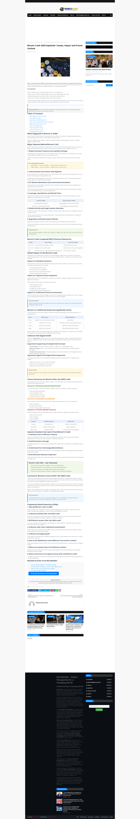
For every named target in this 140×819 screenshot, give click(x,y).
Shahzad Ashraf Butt (42, 603)
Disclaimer (97, 817)
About (77, 817)
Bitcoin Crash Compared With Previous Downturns (41, 122)
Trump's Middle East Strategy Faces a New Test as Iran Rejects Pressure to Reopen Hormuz (72, 794)
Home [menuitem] (29, 15)
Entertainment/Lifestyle (98, 682)
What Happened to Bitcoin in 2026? (38, 116)
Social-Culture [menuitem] (96, 15)
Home (28, 42)
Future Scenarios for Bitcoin (36, 127)
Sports (98, 693)
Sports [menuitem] (104, 15)
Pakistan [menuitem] (45, 15)
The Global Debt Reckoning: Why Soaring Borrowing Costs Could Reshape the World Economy (35, 626)
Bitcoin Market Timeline (35, 118)
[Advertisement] (70, 29)
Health (98, 685)
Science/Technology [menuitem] (62, 15)
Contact (111, 817)
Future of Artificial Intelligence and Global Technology (43, 564)
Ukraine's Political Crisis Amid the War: (98, 69)
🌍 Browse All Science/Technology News (44, 573)
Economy (32, 586)
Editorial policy (83, 817)
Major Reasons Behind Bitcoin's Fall (38, 120)
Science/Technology (35, 42)
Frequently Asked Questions (36, 131)
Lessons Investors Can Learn (36, 129)
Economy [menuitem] (52, 15)
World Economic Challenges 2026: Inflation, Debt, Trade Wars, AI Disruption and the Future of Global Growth (74, 627)
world (98, 696)
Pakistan (98, 688)
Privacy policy (91, 817)
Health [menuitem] (72, 15)
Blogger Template (36, 817)
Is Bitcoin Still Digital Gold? (36, 126)
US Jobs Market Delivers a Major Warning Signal (55, 625)
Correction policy (104, 817)
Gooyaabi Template (51, 817)
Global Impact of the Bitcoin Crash (38, 124)
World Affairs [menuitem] (37, 15)
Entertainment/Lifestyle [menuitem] (82, 15)
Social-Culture (98, 691)
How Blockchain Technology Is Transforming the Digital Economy (46, 566)
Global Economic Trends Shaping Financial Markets (43, 568)
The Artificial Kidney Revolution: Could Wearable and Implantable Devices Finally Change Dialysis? (73, 801)
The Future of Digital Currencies (38, 570)
